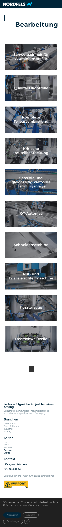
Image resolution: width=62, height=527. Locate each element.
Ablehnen (30, 515)
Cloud (7, 452)
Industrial (8, 429)
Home (7, 442)
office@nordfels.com (15, 464)
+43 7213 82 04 (12, 469)
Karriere (8, 447)
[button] (57, 4)
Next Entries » (31, 369)
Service (8, 450)
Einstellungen (13, 521)
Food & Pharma (11, 426)
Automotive (10, 423)
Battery (7, 431)
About (7, 444)
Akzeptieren (12, 515)
